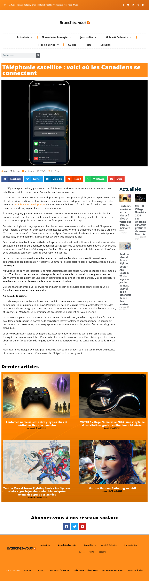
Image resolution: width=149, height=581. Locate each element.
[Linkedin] (133, 5)
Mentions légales (135, 570)
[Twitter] (128, 5)
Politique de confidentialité (85, 570)
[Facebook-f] (123, 5)
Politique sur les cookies (112, 570)
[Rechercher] (38, 55)
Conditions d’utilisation (59, 570)
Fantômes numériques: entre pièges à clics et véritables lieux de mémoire (126, 217)
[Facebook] (66, 526)
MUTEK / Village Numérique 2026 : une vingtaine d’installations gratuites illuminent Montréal (112, 423)
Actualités (23, 37)
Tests (88, 44)
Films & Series (46, 44)
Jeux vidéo (86, 37)
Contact (40, 570)
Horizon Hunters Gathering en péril (112, 488)
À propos (28, 570)
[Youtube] (143, 5)
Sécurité (106, 44)
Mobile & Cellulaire (117, 37)
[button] (12, 179)
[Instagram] (138, 5)
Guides (72, 44)
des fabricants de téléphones (30, 204)
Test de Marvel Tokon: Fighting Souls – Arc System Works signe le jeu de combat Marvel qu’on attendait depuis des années (125, 279)
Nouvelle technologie (55, 37)
